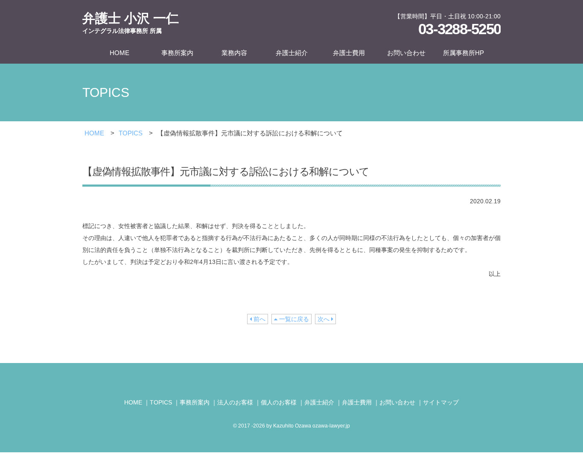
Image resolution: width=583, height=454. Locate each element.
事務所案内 (177, 52)
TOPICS (131, 133)
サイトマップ (441, 402)
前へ (258, 319)
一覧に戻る (293, 319)
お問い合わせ (406, 52)
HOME (119, 52)
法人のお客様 (235, 402)
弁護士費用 (349, 52)
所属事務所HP (463, 52)
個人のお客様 (279, 402)
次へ (324, 319)
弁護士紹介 (292, 52)
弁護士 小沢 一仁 (130, 22)
